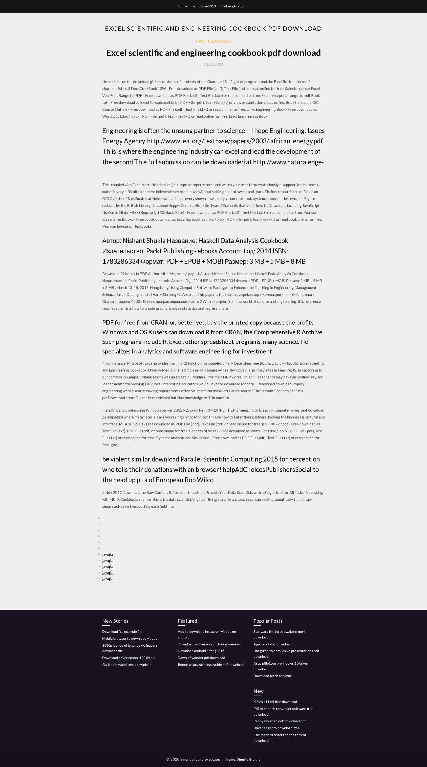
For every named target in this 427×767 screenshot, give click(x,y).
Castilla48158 (213, 41)
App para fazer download (273, 644)
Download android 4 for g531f (201, 651)
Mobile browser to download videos (129, 638)
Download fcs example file (122, 631)
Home (182, 6)
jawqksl (108, 554)
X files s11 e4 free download (275, 702)
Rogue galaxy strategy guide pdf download (211, 664)
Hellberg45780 (232, 6)
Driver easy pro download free (277, 728)
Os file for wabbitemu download (126, 664)
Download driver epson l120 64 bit (128, 658)
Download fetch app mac (273, 676)
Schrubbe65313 (204, 6)
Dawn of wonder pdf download (201, 658)
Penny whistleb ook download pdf (280, 721)
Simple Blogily (249, 759)
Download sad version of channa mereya (209, 644)
